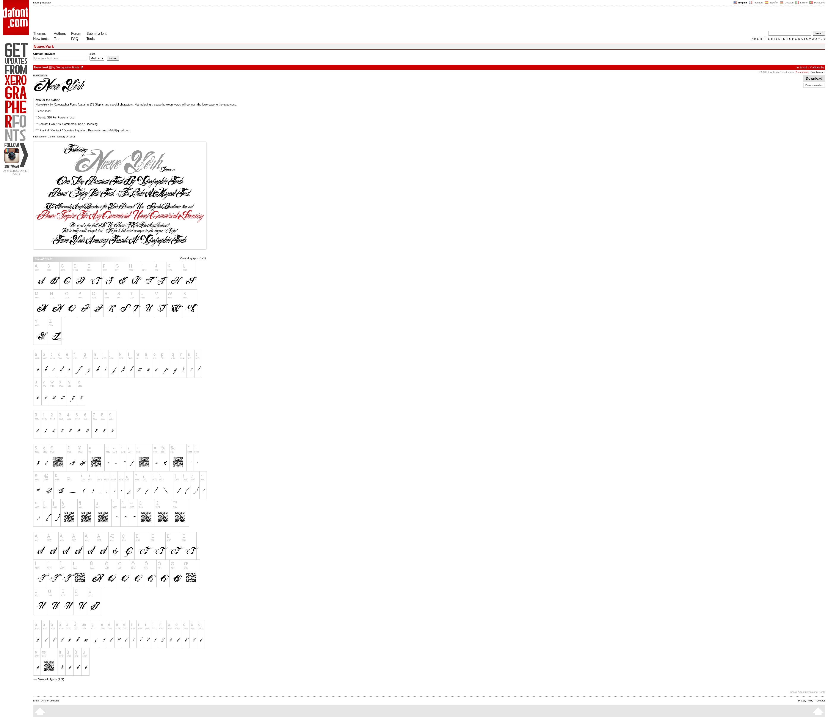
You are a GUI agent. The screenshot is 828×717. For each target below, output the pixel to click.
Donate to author (814, 85)
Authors (60, 33)
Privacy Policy (805, 700)
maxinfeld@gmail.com (116, 130)
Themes (39, 33)
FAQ (74, 39)
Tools (90, 39)
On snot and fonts (50, 700)
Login (36, 2)
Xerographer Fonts (67, 67)
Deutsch (788, 2)
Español (773, 2)
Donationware (818, 72)
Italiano (803, 2)
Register (46, 2)
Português (819, 2)
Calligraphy (817, 67)
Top (57, 39)
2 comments (802, 72)
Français (758, 2)
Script (803, 67)
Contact (821, 700)
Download (814, 78)
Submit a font (96, 33)
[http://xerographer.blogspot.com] (82, 67)
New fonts (41, 39)
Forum (76, 33)
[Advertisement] (111, 19)
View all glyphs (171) (193, 258)
